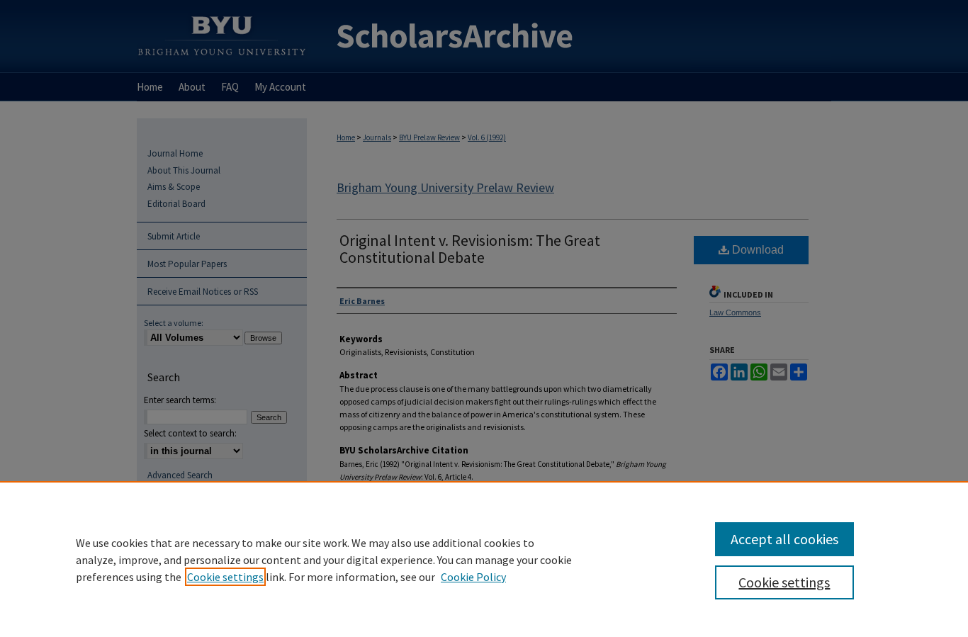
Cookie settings (225, 577)
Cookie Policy (473, 577)
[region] (484, 559)
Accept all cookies (784, 539)
